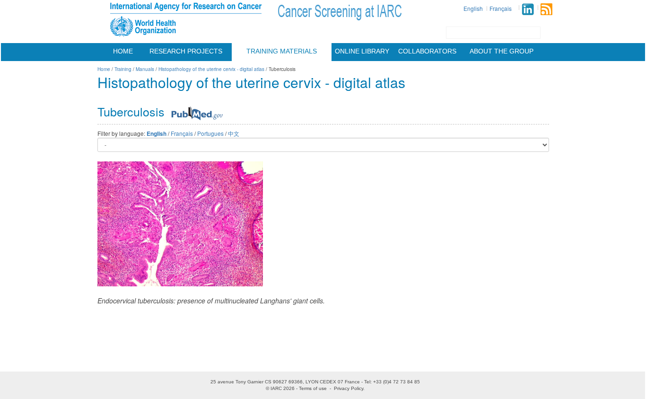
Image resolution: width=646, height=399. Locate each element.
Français (500, 8)
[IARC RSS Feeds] (546, 9)
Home (123, 51)
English (473, 8)
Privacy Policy (348, 388)
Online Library (362, 51)
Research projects (185, 51)
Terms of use (313, 388)
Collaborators (427, 51)
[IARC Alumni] (528, 9)
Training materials (281, 51)
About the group (501, 51)
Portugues (210, 133)
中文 (233, 133)
